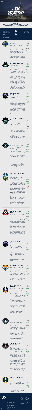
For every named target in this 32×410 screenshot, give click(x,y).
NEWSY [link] (19, 1)
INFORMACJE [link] (23, 1)
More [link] (28, 1)
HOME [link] (16, 1)
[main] (16, 11)
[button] (31, 1)
